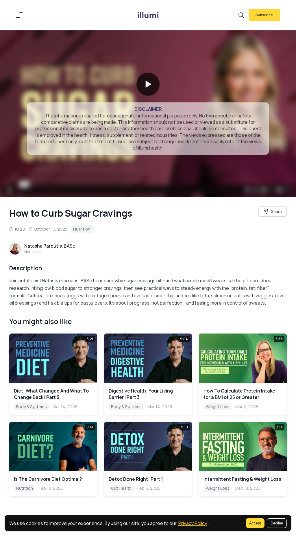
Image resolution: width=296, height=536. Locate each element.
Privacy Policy (192, 523)
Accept (255, 523)
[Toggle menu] (19, 15)
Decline (277, 523)
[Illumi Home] (148, 15)
